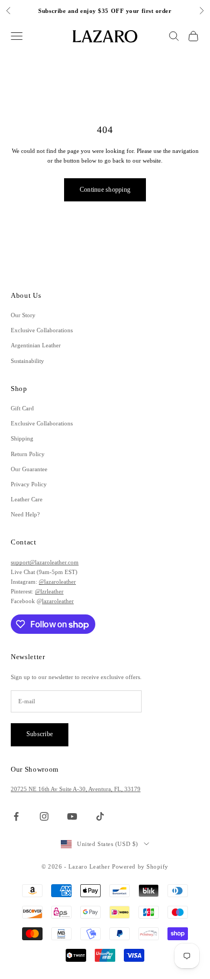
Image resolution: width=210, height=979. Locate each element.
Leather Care (27, 499)
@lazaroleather (57, 581)
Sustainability (27, 361)
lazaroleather (58, 601)
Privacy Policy (29, 484)
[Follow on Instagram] (44, 816)
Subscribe (39, 734)
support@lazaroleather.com (45, 562)
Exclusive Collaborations (42, 330)
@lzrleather (49, 591)
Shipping (22, 438)
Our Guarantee (29, 469)
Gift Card (22, 408)
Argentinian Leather (36, 345)
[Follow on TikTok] (100, 816)
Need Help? (25, 514)
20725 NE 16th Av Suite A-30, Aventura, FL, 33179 (76, 789)
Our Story (23, 315)
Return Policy (28, 454)
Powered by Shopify (140, 866)
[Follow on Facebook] (16, 816)
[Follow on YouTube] (72, 816)
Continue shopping (105, 189)
